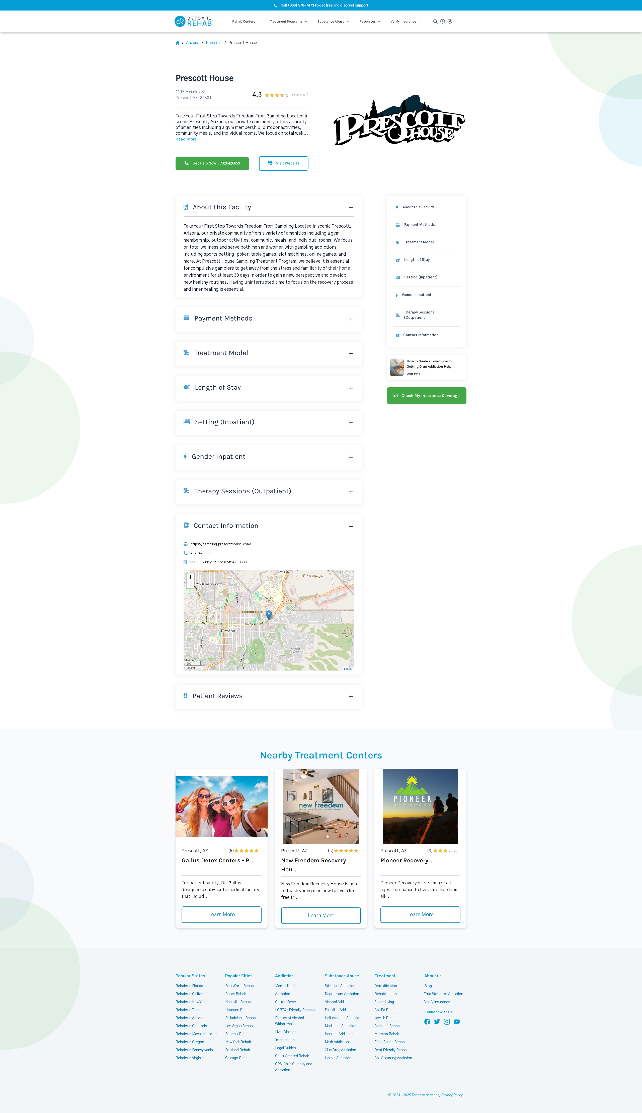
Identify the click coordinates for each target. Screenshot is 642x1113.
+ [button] (190, 577)
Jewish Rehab (385, 1018)
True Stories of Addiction (443, 994)
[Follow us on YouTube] (457, 1021)
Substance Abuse (342, 976)
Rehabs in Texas (188, 1010)
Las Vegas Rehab (239, 1026)
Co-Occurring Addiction (393, 1058)
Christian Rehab (387, 1026)
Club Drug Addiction (340, 1050)
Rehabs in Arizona (190, 1018)
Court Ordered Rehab (292, 1056)
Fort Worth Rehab (239, 986)
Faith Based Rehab (389, 1042)
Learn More (221, 914)
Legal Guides (285, 1048)
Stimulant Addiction (340, 986)
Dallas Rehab (235, 994)
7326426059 (201, 553)
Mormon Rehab (386, 1034)
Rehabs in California (191, 994)
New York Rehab (238, 1042)
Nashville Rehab (238, 1002)
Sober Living (384, 1002)
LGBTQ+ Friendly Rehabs (294, 1010)
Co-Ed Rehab (385, 1010)
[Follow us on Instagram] (447, 1021)
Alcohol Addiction (339, 1002)
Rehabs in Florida (189, 986)
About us (433, 976)
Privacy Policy (452, 1095)
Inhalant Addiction (339, 1034)
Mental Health (286, 986)
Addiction (284, 976)
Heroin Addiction (338, 1058)
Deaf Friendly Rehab (390, 1050)
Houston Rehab (238, 1010)
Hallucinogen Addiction (343, 1018)
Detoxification (385, 986)
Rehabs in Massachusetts (196, 1034)
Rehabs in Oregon (190, 1042)
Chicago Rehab (237, 1058)
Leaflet (348, 669)
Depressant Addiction (342, 994)
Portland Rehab (237, 1050)
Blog (428, 986)
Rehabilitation (385, 994)
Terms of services (425, 1095)
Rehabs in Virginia (190, 1058)
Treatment (384, 976)
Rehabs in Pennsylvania (194, 1050)
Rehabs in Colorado (191, 1026)
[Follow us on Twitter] (437, 1021)
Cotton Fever (285, 1002)
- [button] (190, 584)
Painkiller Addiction (340, 1010)
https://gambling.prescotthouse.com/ (221, 544)
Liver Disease (285, 1032)
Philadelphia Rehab (240, 1018)
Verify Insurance (437, 1002)
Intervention (285, 1040)
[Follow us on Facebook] (427, 1021)
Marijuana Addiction (340, 1026)
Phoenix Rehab (237, 1034)
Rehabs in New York (191, 1002)
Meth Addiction (337, 1042)
